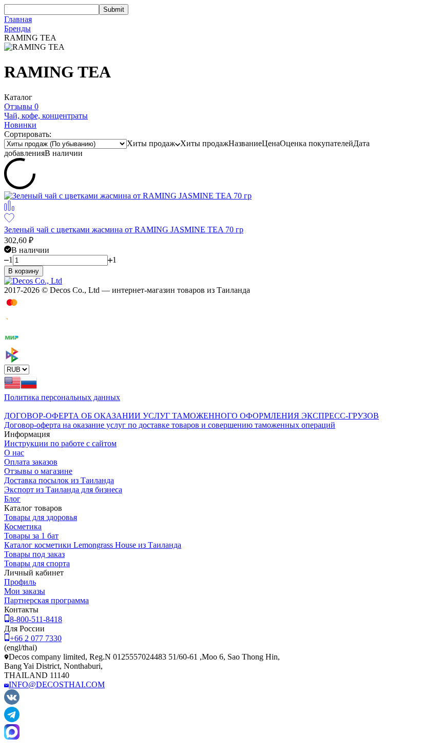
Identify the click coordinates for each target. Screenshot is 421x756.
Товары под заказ (34, 554)
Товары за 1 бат (31, 535)
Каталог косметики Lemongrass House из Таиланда (92, 545)
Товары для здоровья (40, 517)
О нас (14, 452)
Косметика (23, 526)
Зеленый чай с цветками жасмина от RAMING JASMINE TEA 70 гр (123, 229)
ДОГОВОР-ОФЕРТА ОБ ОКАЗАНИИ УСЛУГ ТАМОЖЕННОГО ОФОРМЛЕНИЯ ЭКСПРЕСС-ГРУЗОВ (191, 415)
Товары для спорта (37, 563)
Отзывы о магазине (38, 471)
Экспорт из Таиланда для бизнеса (63, 489)
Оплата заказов (31, 461)
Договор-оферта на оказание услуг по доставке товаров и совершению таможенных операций (169, 425)
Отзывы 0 (21, 106)
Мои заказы (24, 591)
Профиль (20, 582)
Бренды (17, 28)
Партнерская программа (46, 600)
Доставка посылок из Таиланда (59, 480)
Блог (12, 498)
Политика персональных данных (62, 397)
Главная (18, 19)
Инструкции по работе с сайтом (60, 443)
